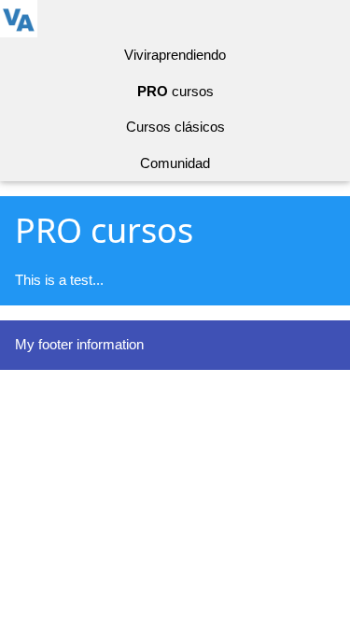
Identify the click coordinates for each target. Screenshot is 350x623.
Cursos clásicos (175, 127)
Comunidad (175, 163)
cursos (175, 91)
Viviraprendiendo (175, 55)
